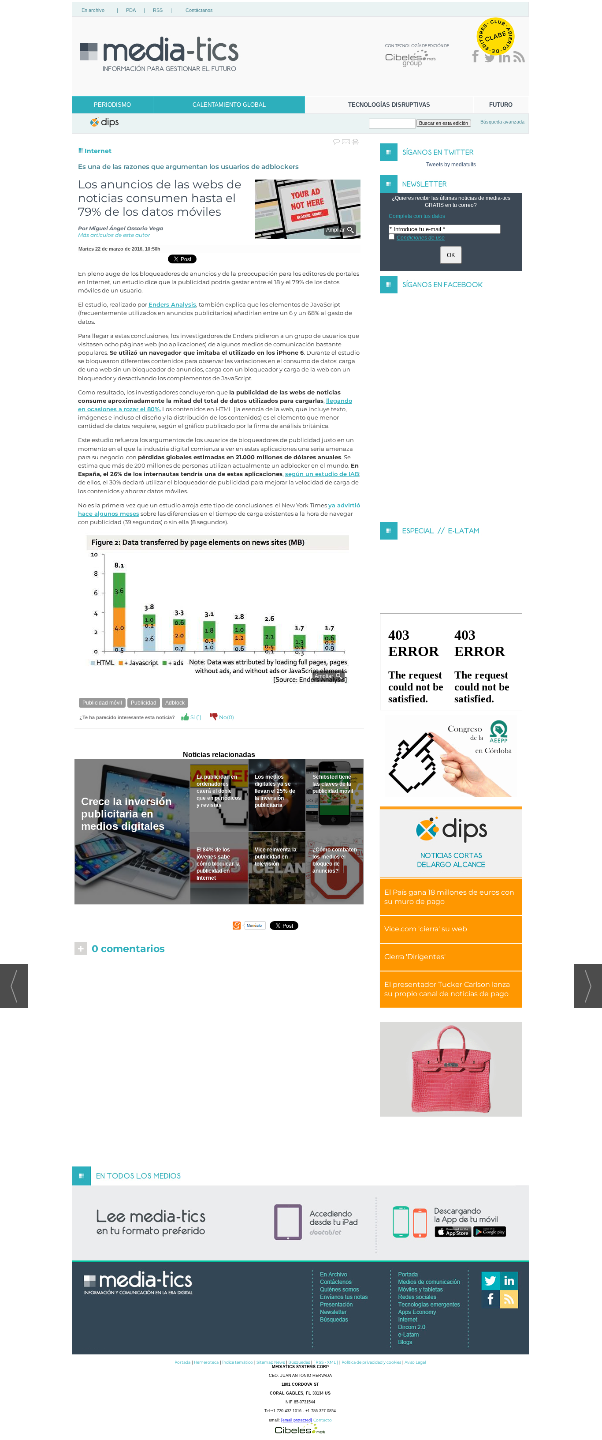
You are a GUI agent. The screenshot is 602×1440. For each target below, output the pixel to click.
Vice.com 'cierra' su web (425, 929)
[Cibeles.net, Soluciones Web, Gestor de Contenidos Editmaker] (300, 1431)
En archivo (93, 10)
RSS (158, 10)
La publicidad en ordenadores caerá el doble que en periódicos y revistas (219, 791)
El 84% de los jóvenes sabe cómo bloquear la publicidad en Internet (218, 864)
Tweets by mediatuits (451, 164)
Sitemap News (270, 1362)
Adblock (175, 703)
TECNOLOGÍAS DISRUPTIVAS (389, 104)
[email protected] (296, 1420)
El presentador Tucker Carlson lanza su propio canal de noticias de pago (447, 989)
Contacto (322, 1420)
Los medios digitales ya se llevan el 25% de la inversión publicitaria (275, 791)
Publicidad (143, 703)
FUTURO (501, 104)
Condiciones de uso (421, 238)
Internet (98, 151)
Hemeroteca (206, 1362)
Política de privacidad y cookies (371, 1362)
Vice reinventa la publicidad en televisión (276, 857)
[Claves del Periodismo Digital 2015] (451, 756)
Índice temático (237, 1362)
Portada (182, 1362)
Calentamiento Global (229, 104)
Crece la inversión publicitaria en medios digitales (126, 813)
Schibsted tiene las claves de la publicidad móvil (332, 784)
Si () (195, 717)
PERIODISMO (112, 104)
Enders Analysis (172, 304)
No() (226, 717)
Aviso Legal (415, 1362)
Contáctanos (199, 10)
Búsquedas (299, 1362)
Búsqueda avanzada (502, 121)
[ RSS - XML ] (325, 1362)
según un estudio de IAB (322, 474)
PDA (131, 10)
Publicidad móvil (102, 703)
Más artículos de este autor (114, 235)
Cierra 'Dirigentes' (415, 956)
